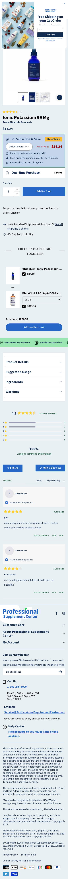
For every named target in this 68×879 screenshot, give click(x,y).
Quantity (7, 183)
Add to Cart (44, 191)
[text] (34, 250)
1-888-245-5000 (16, 687)
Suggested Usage (18, 372)
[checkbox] (24, 274)
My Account (11, 643)
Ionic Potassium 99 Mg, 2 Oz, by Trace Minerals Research (42, 269)
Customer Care (14, 625)
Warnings (12, 391)
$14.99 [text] (30, 274)
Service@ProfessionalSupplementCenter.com (34, 712)
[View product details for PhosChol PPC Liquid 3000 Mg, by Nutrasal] (13, 299)
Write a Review (54, 468)
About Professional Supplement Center (26, 634)
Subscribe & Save (28, 139)
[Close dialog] (64, 3)
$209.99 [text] (31, 306)
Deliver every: (16, 147)
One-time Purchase (26, 172)
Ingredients (14, 382)
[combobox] (42, 299)
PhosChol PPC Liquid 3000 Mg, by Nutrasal (41, 293)
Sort (39, 480)
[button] (12, 112)
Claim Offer (50, 34)
